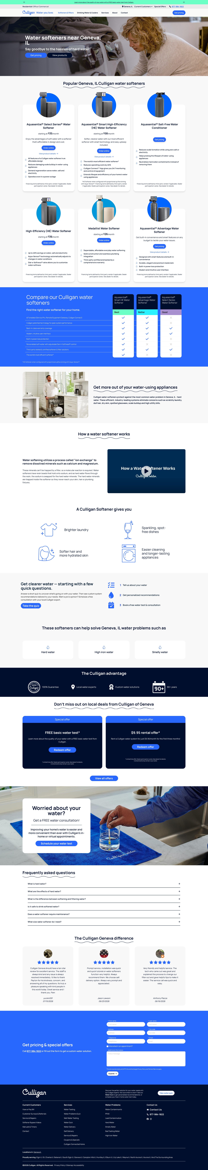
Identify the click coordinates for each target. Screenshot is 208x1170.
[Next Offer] (183, 2)
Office (35, 6)
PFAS (107, 1114)
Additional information (115, 1050)
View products (59, 55)
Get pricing (179, 13)
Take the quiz (31, 605)
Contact (124, 13)
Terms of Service (153, 1069)
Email (150, 1038)
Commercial (44, 6)
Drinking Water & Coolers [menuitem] (87, 13)
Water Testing (69, 1109)
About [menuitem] (114, 13)
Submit (111, 1073)
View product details (47, 153)
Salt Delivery (69, 1131)
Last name (152, 1021)
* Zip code (151, 1029)
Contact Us (156, 1109)
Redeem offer (62, 750)
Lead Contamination (113, 1118)
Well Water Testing (71, 1118)
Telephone (112, 1038)
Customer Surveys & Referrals (34, 1114)
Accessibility (79, 1165)
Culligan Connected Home (74, 1144)
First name (112, 1021)
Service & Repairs (29, 1118)
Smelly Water (110, 1127)
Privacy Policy (142, 1069)
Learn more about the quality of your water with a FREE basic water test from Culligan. (104, 2)
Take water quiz (166, 1093)
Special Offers (160, 6)
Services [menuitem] (105, 13)
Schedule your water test (56, 843)
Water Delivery (69, 1127)
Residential (27, 6)
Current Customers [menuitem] (142, 6)
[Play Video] (146, 471)
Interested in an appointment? (121, 1046)
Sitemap (69, 1165)
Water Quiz (68, 1122)
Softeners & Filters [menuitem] (66, 13)
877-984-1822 (178, 6)
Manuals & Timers (30, 1127)
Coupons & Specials (72, 1140)
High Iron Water (111, 1135)
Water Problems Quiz (72, 1114)
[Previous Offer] (24, 2)
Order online (48, 148)
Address (111, 1029)
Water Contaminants (113, 1109)
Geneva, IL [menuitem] (128, 6)
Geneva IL (37, 1152)
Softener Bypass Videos (32, 1122)
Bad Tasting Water (112, 1131)
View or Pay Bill (28, 1109)
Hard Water (109, 1122)
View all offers (104, 778)
